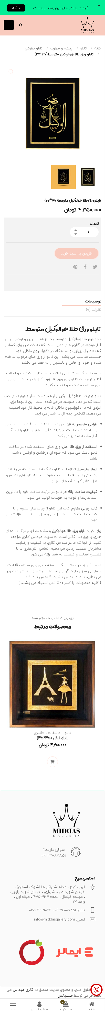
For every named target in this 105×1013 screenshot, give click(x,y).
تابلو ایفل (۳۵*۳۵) (52, 737)
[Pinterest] (75, 267)
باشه (16, 7)
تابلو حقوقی (33, 48)
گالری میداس (22, 989)
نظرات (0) (93, 309)
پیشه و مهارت (61, 48)
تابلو (83, 48)
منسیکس (65, 995)
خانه (97, 48)
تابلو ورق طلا (76, 531)
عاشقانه (54, 732)
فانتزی (39, 732)
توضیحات (93, 301)
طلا (79, 536)
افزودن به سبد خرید (76, 253)
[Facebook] (85, 267)
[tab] (52, 301)
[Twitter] (95, 267)
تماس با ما (40, 577)
